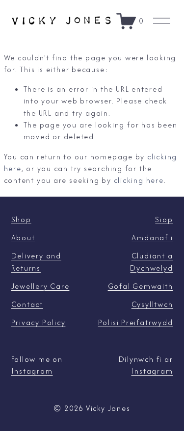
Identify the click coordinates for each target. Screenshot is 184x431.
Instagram (32, 371)
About (23, 237)
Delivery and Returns (36, 262)
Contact (27, 304)
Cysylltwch (152, 304)
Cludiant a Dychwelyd (151, 262)
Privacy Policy (38, 322)
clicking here (139, 180)
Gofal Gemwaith (140, 286)
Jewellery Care (40, 286)
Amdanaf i (152, 237)
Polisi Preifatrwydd (135, 322)
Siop (164, 219)
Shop (21, 219)
